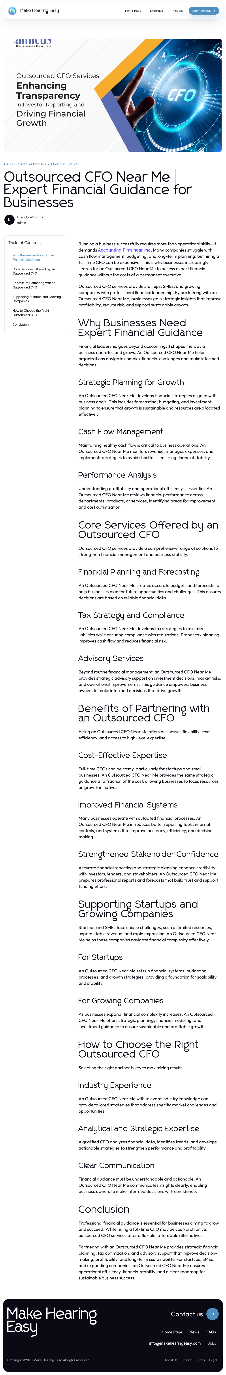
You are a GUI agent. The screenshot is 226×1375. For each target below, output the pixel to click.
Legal (213, 1360)
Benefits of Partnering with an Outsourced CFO (34, 285)
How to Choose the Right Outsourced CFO (31, 313)
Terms (200, 1360)
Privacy (187, 1360)
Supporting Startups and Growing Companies (37, 299)
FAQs (211, 1332)
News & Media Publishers (25, 164)
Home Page (172, 1332)
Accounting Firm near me (124, 250)
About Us (171, 1360)
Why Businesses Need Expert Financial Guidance (34, 257)
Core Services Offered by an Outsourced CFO (34, 271)
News (194, 1332)
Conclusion (21, 324)
